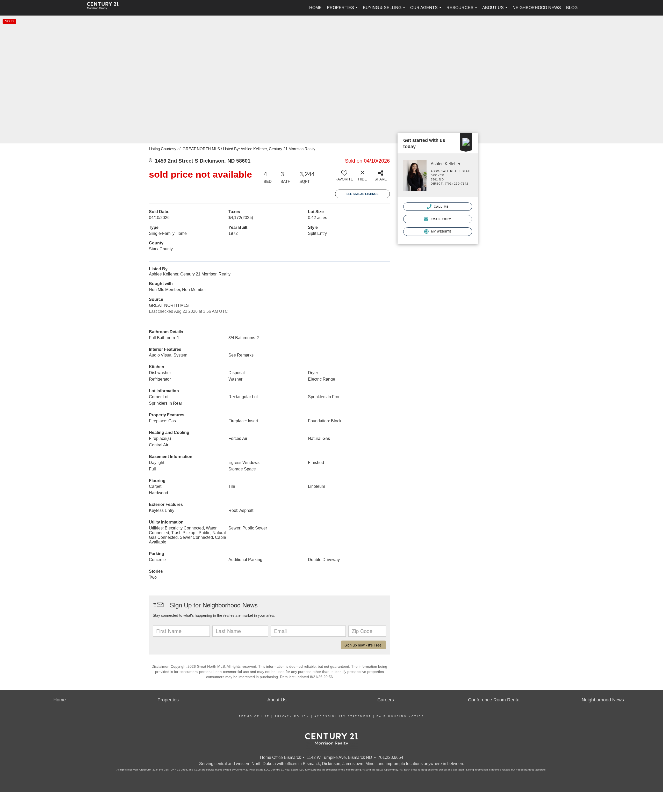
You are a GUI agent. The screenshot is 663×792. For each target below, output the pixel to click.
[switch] (344, 177)
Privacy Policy (292, 716)
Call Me (441, 206)
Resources (462, 10)
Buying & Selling (385, 10)
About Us (495, 10)
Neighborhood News (537, 7)
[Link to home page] (105, 8)
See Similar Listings (362, 193)
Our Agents (426, 10)
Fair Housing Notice (400, 716)
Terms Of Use (254, 716)
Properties (343, 10)
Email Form (440, 219)
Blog (572, 7)
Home (315, 7)
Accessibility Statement (342, 716)
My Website (440, 231)
